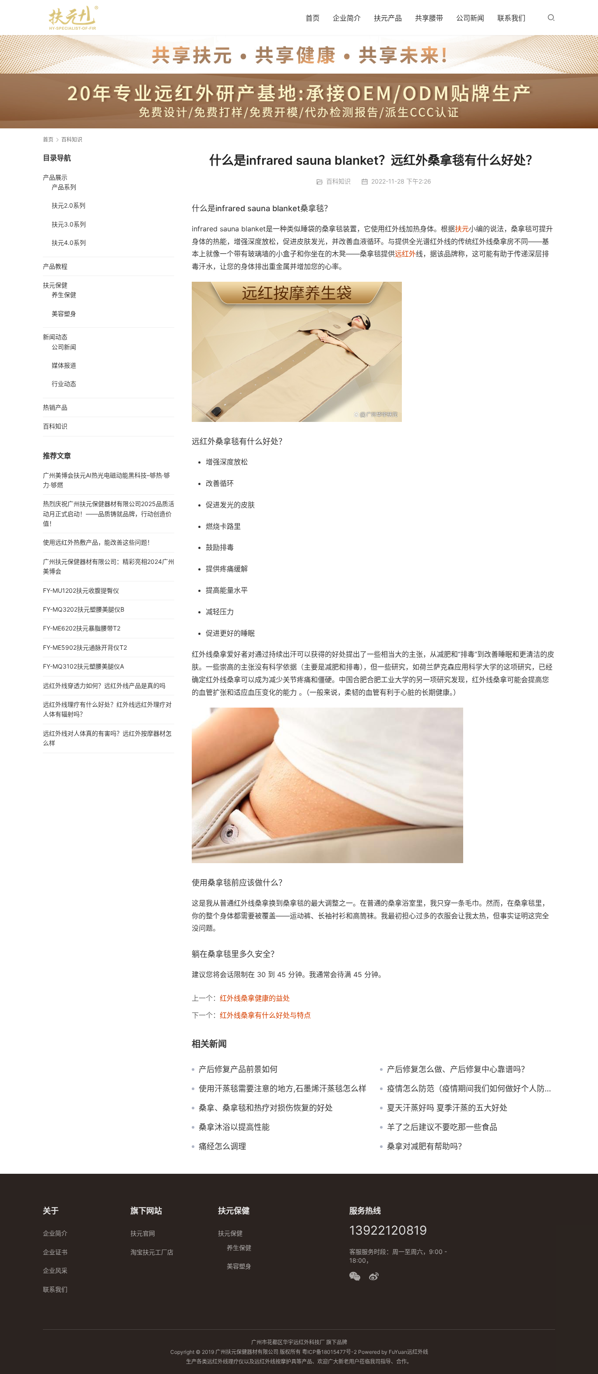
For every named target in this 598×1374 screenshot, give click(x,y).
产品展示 (55, 177)
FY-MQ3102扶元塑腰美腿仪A (83, 666)
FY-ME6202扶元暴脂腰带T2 (81, 628)
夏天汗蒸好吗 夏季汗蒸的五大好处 (447, 1108)
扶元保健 (55, 285)
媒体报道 (64, 365)
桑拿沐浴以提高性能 (234, 1127)
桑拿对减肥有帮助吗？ (426, 1146)
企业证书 (55, 1252)
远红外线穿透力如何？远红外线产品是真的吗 (104, 685)
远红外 (405, 253)
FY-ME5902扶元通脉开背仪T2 (85, 647)
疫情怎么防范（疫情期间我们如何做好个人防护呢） (471, 1088)
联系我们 (511, 18)
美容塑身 (64, 313)
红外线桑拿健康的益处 (255, 998)
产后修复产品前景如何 (238, 1069)
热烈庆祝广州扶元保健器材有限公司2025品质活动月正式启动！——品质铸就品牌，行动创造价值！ (108, 513)
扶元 (462, 228)
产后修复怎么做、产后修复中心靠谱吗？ (458, 1069)
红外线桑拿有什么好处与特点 (265, 1015)
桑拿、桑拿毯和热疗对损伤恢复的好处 (266, 1108)
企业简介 (347, 18)
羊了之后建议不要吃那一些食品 (442, 1127)
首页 (313, 18)
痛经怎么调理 (222, 1146)
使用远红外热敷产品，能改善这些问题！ (98, 542)
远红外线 (417, 1352)
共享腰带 (429, 18)
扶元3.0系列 (69, 224)
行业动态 (64, 383)
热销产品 (55, 407)
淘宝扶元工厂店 (151, 1252)
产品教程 (55, 266)
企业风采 (55, 1270)
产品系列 (64, 187)
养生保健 (64, 294)
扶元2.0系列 (68, 205)
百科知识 (338, 181)
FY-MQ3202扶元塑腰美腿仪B (83, 609)
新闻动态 (55, 336)
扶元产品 (388, 18)
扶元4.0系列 (69, 242)
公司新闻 (470, 18)
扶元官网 (142, 1233)
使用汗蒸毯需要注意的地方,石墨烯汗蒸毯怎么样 (282, 1088)
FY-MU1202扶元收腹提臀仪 (81, 590)
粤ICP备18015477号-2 (329, 1352)
